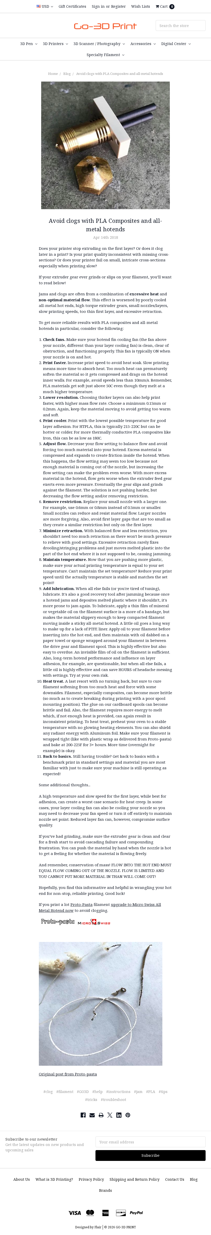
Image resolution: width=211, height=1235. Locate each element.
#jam (138, 1091)
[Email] (92, 1115)
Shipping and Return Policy (135, 1179)
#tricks (91, 1099)
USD (45, 6)
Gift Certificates (72, 6)
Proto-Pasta (82, 904)
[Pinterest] (127, 1115)
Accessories (141, 43)
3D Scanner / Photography (97, 43)
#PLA (150, 1091)
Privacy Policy (91, 1179)
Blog (67, 73)
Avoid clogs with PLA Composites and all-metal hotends (119, 73)
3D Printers (54, 43)
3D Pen (27, 43)
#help (97, 1091)
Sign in (98, 6)
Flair (97, 1227)
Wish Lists (140, 6)
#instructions (118, 1091)
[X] (109, 1115)
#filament (64, 1091)
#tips (163, 1091)
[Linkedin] (118, 1115)
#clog (48, 1091)
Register (118, 6)
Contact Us (174, 1179)
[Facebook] (83, 1115)
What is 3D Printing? (54, 1179)
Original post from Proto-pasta (68, 1074)
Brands (105, 1190)
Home (53, 73)
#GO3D (83, 1091)
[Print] (101, 1115)
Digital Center (174, 43)
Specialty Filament (104, 54)
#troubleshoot (113, 1099)
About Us (21, 1179)
